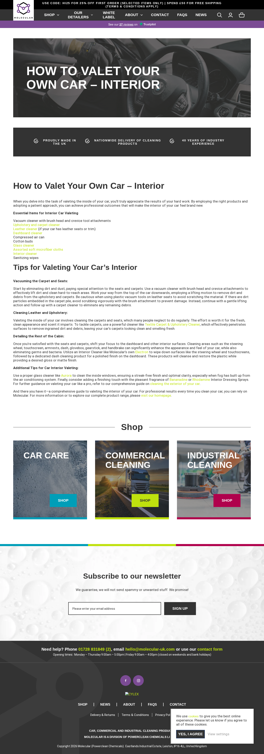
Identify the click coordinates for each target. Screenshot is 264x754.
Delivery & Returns (102, 715)
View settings (218, 734)
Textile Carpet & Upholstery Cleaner (172, 324)
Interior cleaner (25, 254)
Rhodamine (201, 380)
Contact (160, 15)
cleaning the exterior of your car (175, 384)
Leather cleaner (25, 229)
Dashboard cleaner (27, 233)
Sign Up (180, 608)
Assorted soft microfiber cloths (38, 249)
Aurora (66, 375)
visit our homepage (156, 395)
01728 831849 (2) (94, 649)
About (131, 15)
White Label (109, 15)
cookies (193, 716)
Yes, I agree (190, 734)
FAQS (182, 15)
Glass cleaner (23, 245)
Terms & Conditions (135, 715)
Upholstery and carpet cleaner (36, 225)
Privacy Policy (164, 715)
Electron (141, 352)
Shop (49, 15)
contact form (210, 649)
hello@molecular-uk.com (150, 649)
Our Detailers (78, 15)
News (201, 15)
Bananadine (178, 380)
